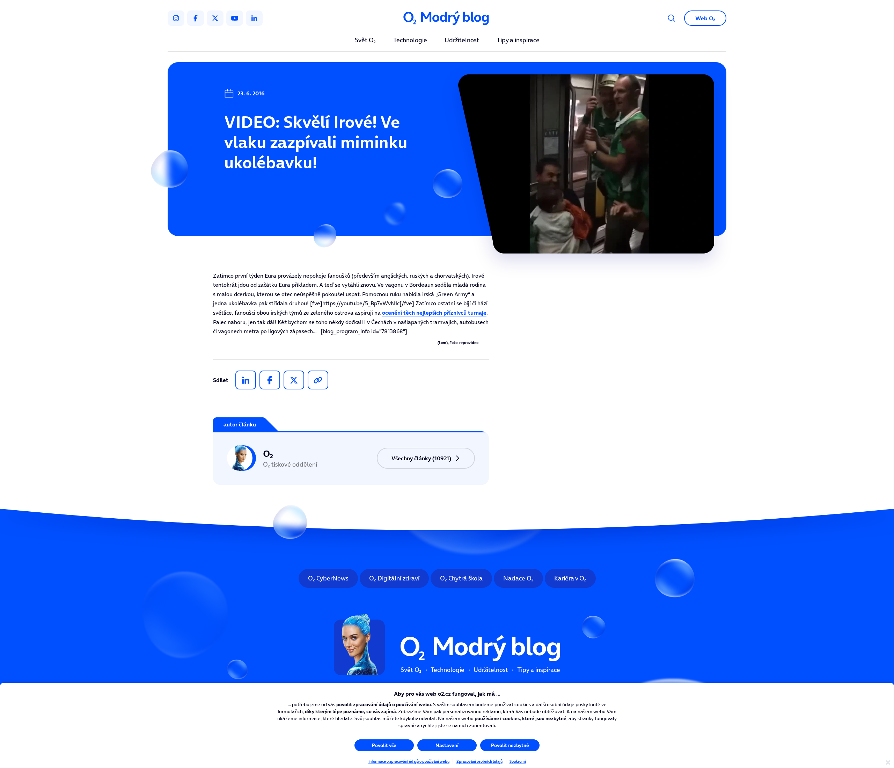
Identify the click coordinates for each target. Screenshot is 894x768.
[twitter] (215, 18)
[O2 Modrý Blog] (447, 18)
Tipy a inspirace (518, 40)
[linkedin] (254, 18)
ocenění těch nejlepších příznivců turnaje (434, 312)
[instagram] (176, 18)
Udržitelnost (462, 40)
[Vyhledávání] (671, 18)
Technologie (410, 40)
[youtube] (234, 18)
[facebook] (195, 18)
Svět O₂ (365, 40)
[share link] (318, 380)
